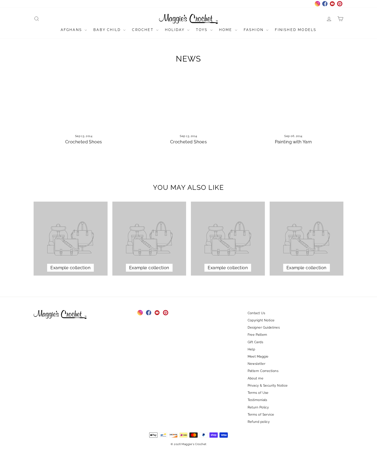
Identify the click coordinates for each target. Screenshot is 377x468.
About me (256, 378)
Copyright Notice (261, 320)
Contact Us (256, 313)
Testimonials (257, 400)
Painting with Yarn (293, 141)
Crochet (143, 30)
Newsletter (257, 364)
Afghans (72, 30)
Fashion (254, 30)
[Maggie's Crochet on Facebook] (148, 312)
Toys (202, 30)
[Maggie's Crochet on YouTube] (157, 312)
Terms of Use (258, 393)
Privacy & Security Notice (268, 385)
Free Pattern (257, 335)
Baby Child (107, 30)
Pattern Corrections (263, 371)
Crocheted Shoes (83, 141)
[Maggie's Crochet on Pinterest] (165, 312)
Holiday (175, 30)
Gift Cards (255, 342)
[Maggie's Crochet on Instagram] (140, 312)
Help (251, 349)
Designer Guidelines (264, 327)
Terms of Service (261, 415)
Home (226, 30)
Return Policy (258, 407)
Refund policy (259, 422)
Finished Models (295, 30)
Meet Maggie (258, 356)
